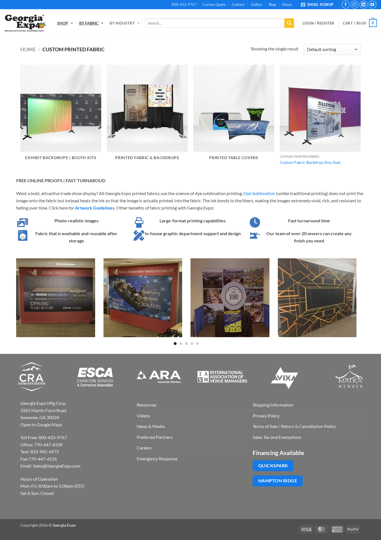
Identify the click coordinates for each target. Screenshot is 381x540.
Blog (272, 4)
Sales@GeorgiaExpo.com (56, 465)
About (287, 4)
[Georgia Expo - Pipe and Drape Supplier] (25, 23)
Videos (143, 415)
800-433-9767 (184, 4)
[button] (318, 4)
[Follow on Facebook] (346, 5)
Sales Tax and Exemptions (277, 437)
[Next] (357, 301)
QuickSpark (273, 465)
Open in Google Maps (41, 424)
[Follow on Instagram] (355, 5)
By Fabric (88, 23)
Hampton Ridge (277, 480)
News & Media (151, 426)
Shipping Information (273, 404)
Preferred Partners (155, 437)
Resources (146, 404)
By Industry (122, 23)
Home (28, 49)
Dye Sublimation (259, 193)
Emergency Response (157, 458)
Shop (62, 23)
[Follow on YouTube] (372, 5)
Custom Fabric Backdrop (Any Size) (310, 162)
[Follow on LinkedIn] (364, 5)
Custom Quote (214, 4)
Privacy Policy (266, 415)
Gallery (256, 4)
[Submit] (289, 23)
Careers (144, 447)
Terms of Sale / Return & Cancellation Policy (294, 426)
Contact (238, 4)
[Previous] (15, 301)
